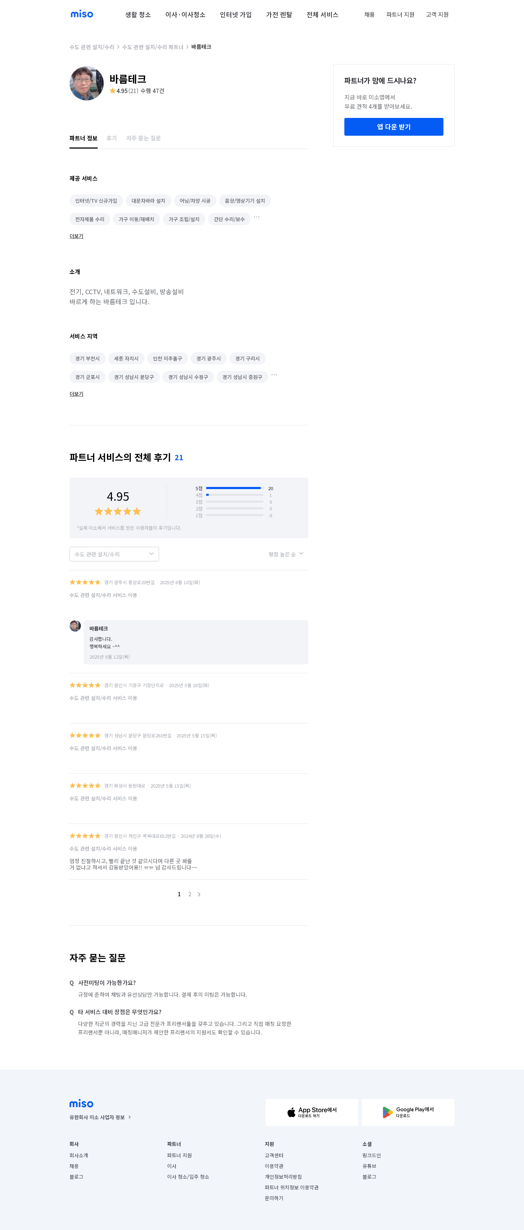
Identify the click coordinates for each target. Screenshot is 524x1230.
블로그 (76, 1176)
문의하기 (274, 1198)
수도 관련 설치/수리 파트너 (153, 47)
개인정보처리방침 (283, 1176)
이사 (171, 1165)
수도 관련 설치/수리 (92, 47)
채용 (369, 14)
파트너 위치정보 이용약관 (292, 1187)
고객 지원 (437, 14)
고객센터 (274, 1155)
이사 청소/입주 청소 (188, 1176)
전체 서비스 (323, 14)
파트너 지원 (400, 14)
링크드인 (372, 1155)
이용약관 (274, 1165)
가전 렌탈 (279, 14)
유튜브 (369, 1165)
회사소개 (79, 1155)
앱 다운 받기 (394, 126)
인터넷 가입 (236, 14)
